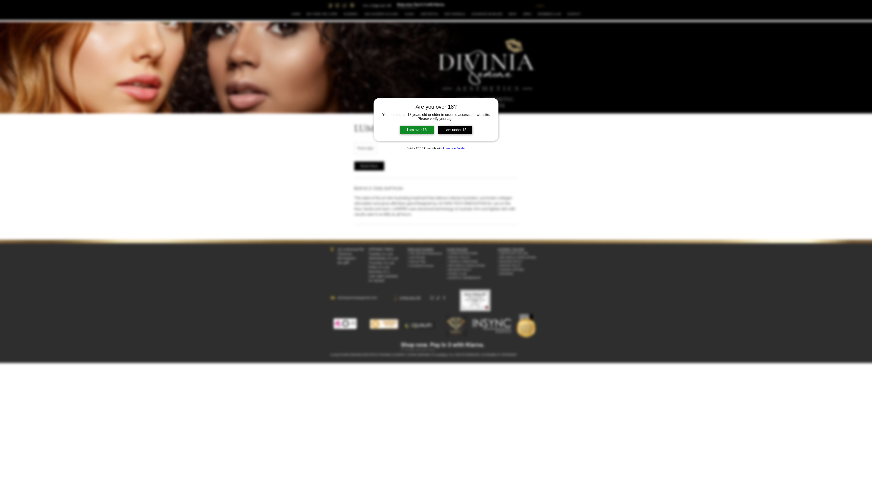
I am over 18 (417, 130)
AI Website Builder (454, 148)
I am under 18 (455, 130)
